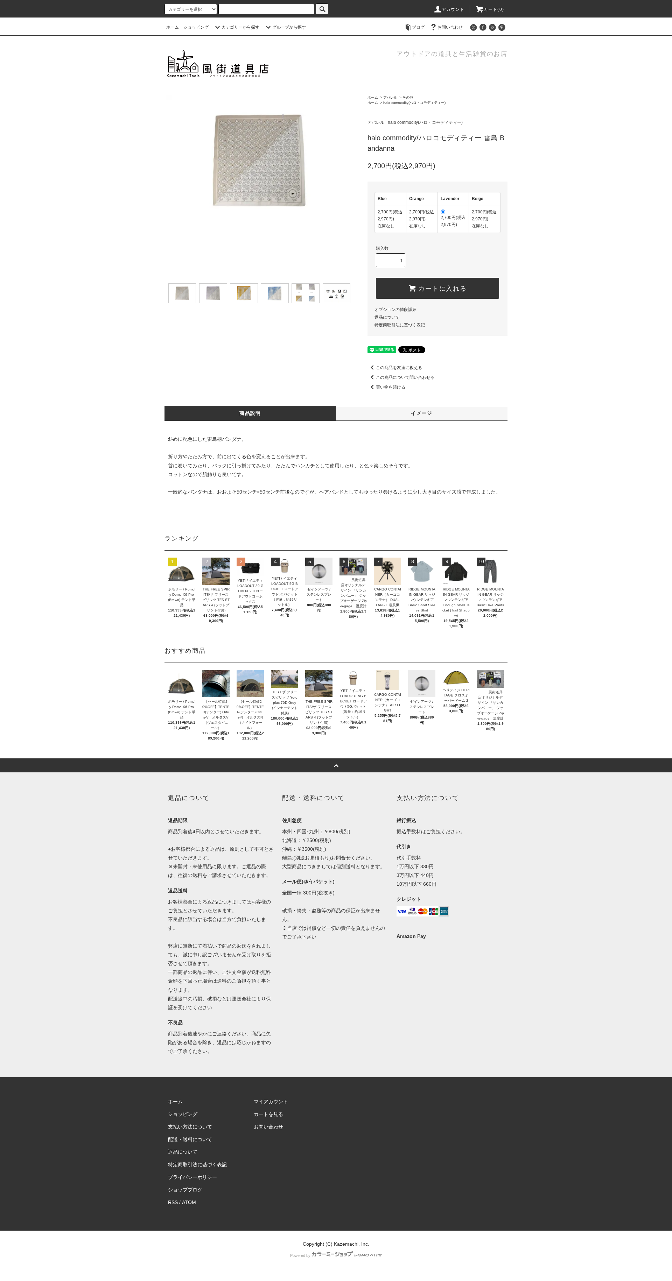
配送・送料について (190, 1139)
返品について (387, 317)
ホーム (172, 27)
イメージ (422, 413)
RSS (173, 1202)
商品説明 (250, 413)
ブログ (418, 27)
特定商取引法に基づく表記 (399, 325)
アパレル (390, 97)
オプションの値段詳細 (395, 309)
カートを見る (268, 1114)
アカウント (453, 9)
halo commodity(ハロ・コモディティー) (414, 103)
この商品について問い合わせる (405, 377)
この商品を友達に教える (399, 367)
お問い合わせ (450, 27)
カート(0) (494, 9)
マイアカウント (271, 1101)
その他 (407, 97)
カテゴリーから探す (240, 27)
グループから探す (289, 27)
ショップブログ (185, 1189)
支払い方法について (190, 1127)
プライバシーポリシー (192, 1177)
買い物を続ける (390, 387)
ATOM (189, 1202)
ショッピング (196, 27)
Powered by (300, 1255)
